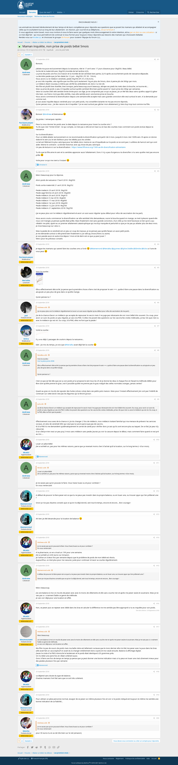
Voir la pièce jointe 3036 (45, 361)
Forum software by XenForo (89, 763)
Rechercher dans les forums (44, 16)
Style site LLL (24, 758)
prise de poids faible (62, 50)
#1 (158, 59)
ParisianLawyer (26, 122)
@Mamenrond (96, 248)
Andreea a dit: (42, 307)
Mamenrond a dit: (43, 570)
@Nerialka (107, 248)
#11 (157, 463)
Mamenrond (26, 504)
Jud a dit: (40, 404)
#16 (157, 603)
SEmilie (26, 731)
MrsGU (26, 452)
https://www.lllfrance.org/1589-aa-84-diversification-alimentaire (98, 147)
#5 (158, 268)
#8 (158, 350)
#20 (157, 718)
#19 (157, 695)
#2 (158, 110)
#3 (158, 171)
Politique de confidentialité (135, 758)
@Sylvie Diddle (126, 248)
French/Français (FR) (40, 758)
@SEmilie (137, 248)
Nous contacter (108, 758)
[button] (53, 12)
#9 (158, 399)
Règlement (120, 758)
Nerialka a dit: (42, 355)
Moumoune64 (26, 639)
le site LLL (37, 37)
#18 (157, 672)
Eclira (26, 339)
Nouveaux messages (25, 16)
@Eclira (144, 248)
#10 (157, 440)
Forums (32, 12)
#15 (157, 566)
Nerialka (26, 280)
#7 (158, 326)
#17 (157, 627)
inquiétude (50, 50)
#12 (157, 491)
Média (59, 12)
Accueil (22, 12)
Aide (148, 758)
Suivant (28, 55)
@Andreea (47, 114)
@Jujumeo (116, 248)
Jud (26, 315)
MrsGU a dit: (41, 468)
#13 (157, 514)
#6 (158, 303)
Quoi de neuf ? (45, 12)
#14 (157, 537)
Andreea (22, 50)
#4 (158, 244)
